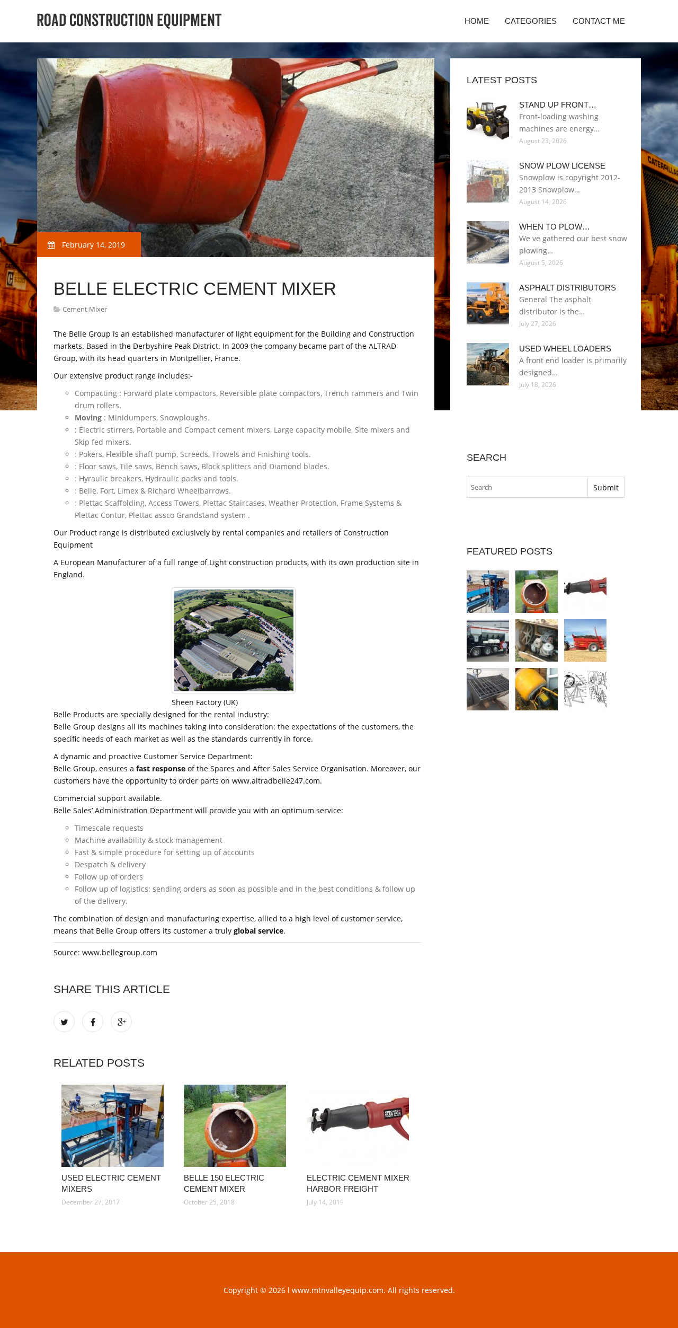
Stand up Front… (557, 104)
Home (477, 20)
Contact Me (599, 20)
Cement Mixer (85, 309)
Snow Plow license (562, 165)
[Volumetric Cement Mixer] (488, 640)
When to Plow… (554, 226)
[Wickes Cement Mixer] (536, 689)
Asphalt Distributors (567, 287)
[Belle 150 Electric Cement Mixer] (237, 1126)
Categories (531, 20)
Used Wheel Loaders (565, 348)
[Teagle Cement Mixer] (585, 640)
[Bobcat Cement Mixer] (488, 689)
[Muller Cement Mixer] (536, 640)
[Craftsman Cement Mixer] (585, 689)
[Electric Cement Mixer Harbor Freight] (360, 1126)
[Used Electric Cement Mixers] (114, 1126)
